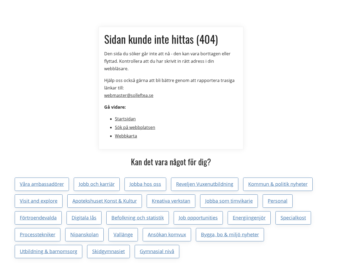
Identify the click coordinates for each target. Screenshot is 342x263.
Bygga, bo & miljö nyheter (230, 234)
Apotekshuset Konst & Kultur (104, 201)
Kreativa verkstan (171, 201)
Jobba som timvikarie (229, 201)
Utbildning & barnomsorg (48, 251)
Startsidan (125, 119)
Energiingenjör (249, 217)
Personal (277, 201)
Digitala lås (84, 217)
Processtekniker (37, 234)
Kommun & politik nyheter (278, 184)
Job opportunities (198, 217)
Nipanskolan (84, 234)
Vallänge (123, 234)
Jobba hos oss (145, 184)
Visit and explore (38, 201)
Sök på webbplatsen (135, 127)
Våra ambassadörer (42, 184)
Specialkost (293, 217)
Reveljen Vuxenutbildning (204, 184)
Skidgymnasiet (108, 251)
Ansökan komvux (167, 234)
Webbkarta (126, 136)
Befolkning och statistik (137, 217)
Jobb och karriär (97, 184)
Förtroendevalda (38, 217)
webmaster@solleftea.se (128, 95)
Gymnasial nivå (157, 251)
